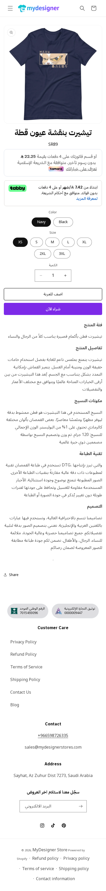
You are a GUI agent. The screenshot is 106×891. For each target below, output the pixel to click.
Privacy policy (76, 858)
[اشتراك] (80, 806)
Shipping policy (74, 868)
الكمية (53, 265)
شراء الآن (53, 309)
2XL (43, 253)
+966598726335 (53, 735)
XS (20, 242)
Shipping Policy (25, 679)
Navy (41, 222)
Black (63, 222)
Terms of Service (26, 667)
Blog (14, 705)
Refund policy (45, 858)
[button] (10, 8)
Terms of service (38, 868)
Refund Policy (23, 654)
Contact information (55, 878)
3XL (62, 253)
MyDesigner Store (49, 850)
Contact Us (20, 692)
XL (84, 242)
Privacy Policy (23, 642)
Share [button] (14, 575)
